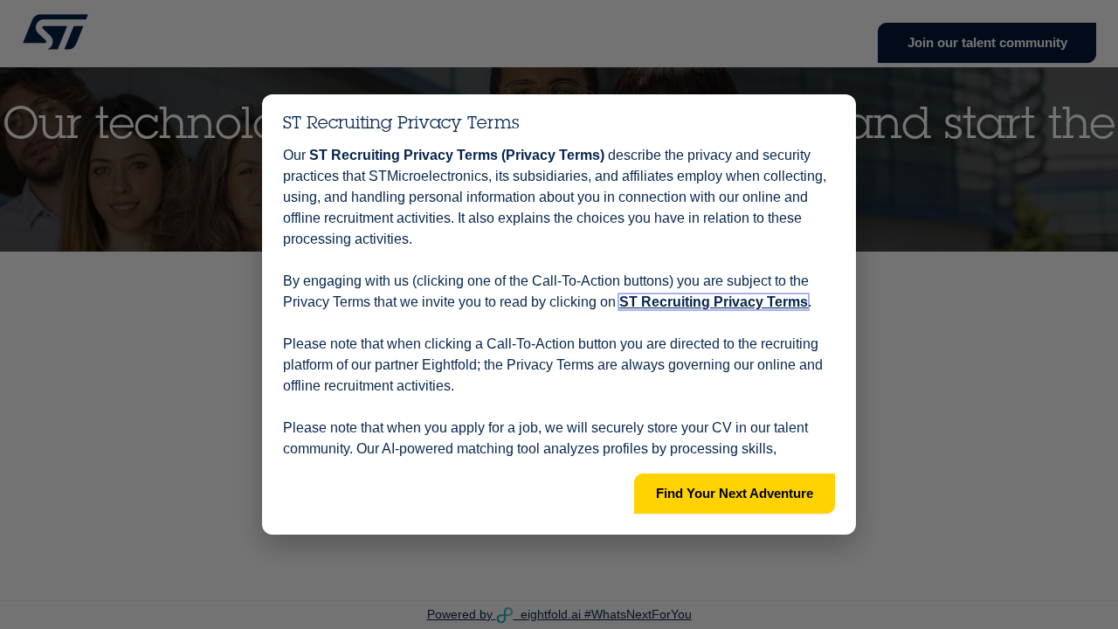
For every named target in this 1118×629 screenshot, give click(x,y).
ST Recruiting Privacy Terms (713, 301)
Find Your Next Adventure (734, 493)
